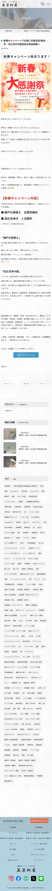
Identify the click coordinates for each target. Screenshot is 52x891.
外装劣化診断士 (38, 507)
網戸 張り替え (31, 703)
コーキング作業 (22, 667)
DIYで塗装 (8, 693)
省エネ (39, 527)
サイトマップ (39, 860)
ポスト (21, 621)
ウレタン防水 (9, 703)
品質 (13, 496)
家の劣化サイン (36, 677)
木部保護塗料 (31, 543)
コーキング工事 (9, 564)
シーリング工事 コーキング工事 (15, 631)
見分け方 (7, 626)
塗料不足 (16, 755)
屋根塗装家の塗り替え (26, 765)
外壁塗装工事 (33, 496)
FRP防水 (7, 512)
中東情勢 (39, 776)
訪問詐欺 (24, 750)
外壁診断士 (18, 507)
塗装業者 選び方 (22, 600)
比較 (37, 569)
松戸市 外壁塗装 (27, 771)
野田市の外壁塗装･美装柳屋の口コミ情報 (13, 838)
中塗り (41, 584)
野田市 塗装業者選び (11, 740)
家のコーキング (9, 667)
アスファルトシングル (11, 636)
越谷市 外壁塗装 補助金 (27, 760)
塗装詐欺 (16, 750)
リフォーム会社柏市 (11, 729)
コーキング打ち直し (11, 714)
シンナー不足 (34, 750)
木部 (45, 522)
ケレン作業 (26, 657)
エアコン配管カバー (11, 543)
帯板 (39, 553)
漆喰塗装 (14, 652)
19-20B (38, 636)
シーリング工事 (29, 626)
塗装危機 (7, 755)
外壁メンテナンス (38, 564)
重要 (6, 579)
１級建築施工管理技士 (33, 501)
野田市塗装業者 (29, 776)
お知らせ (4, 367)
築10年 (18, 698)
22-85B (31, 636)
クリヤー (23, 548)
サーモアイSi (29, 652)
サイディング (37, 641)
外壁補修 (27, 564)
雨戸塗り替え (9, 677)
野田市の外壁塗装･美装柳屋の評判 (39, 833)
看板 (14, 621)
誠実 (43, 491)
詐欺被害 (7, 750)
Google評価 (35, 517)
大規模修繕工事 (9, 584)
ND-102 (41, 543)
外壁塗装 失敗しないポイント (28, 595)
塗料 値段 (16, 708)
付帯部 (19, 564)
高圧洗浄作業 (17, 626)
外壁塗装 (7, 486)
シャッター (23, 615)
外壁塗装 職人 (9, 600)
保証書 (21, 501)
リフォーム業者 (9, 533)
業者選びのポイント (11, 517)
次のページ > (44, 383)
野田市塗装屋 (38, 740)
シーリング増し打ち (29, 553)
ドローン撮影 (24, 714)
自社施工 (24, 491)
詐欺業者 (18, 527)
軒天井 (42, 533)
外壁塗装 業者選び (23, 589)
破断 (37, 646)
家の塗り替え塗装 (36, 662)
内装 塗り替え (26, 724)
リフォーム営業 (31, 584)
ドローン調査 (35, 714)
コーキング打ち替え (11, 574)
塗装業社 (26, 533)
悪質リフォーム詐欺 (36, 615)
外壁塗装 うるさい (33, 729)
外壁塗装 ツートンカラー (13, 688)
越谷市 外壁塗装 (10, 760)
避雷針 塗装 (9, 610)
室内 (36, 621)
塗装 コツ (41, 688)
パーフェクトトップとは (17, 579)
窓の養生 (16, 693)
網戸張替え (19, 703)
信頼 (6, 491)
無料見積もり (9, 781)
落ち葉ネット (9, 538)
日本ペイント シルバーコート (25, 610)
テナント (37, 579)
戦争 (23, 755)
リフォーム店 (24, 517)
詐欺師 (39, 693)
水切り (22, 543)
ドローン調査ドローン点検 (13, 776)
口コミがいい (34, 491)
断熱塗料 (27, 527)
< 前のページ (7, 383)
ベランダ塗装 (27, 698)
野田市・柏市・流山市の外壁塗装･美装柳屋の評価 (39, 838)
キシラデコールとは (11, 548)
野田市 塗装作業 (18, 745)
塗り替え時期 (9, 698)
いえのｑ (7, 745)
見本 (18, 533)
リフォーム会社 (34, 512)
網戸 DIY (42, 703)
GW (23, 693)
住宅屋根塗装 (9, 672)
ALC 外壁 (29, 621)
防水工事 (7, 621)
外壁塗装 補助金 (10, 765)
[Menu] (48, 4)
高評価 (7, 496)
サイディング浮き (10, 646)
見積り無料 (8, 507)
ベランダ (26, 538)
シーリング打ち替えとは (12, 553)
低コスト (26, 522)
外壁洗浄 (38, 708)
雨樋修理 (34, 533)
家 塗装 (30, 755)
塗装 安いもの (28, 708)
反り (20, 646)
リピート (7, 558)
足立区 (18, 538)
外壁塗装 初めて (29, 688)
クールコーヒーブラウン (12, 657)
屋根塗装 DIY (16, 683)
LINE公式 (36, 734)
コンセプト (13, 833)
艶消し (23, 636)
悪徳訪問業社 (41, 574)
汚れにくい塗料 (33, 558)
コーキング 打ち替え (11, 724)
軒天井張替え (9, 527)
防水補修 (20, 584)
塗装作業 (30, 745)
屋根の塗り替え (21, 672)
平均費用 (41, 610)
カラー (7, 683)
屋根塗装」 (39, 745)
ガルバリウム (36, 522)
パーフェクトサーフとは (12, 641)
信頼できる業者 (9, 589)
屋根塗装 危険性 (29, 683)
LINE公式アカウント (23, 734)
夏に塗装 (7, 708)
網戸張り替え (17, 512)
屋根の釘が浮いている (27, 574)
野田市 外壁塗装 (27, 569)
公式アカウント (9, 734)
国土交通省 (31, 693)
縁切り (44, 646)
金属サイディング (33, 631)
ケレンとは (36, 657)
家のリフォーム (33, 672)
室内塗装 (43, 621)
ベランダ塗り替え (40, 698)
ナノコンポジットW (19, 558)
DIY (25, 512)
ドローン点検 (22, 496)
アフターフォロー (10, 501)
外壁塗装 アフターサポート (14, 605)
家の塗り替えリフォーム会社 (14, 719)
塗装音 (22, 729)
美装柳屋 (39, 827)
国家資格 (27, 507)
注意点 (34, 538)
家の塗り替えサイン (22, 677)
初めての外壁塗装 (10, 595)
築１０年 (7, 569)
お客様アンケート (34, 548)
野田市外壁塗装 (26, 740)
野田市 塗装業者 (31, 605)
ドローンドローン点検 (32, 719)
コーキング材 (28, 646)
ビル (44, 579)
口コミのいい (14, 491)
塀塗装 (7, 652)
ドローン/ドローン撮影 (12, 771)
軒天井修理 (26, 641)
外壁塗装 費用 (38, 589)
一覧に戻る (26, 383)
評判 (41, 486)
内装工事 (37, 724)
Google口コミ (9, 522)
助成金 (18, 522)
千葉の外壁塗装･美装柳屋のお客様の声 (25, 486)
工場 (30, 579)
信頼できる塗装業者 (11, 615)
